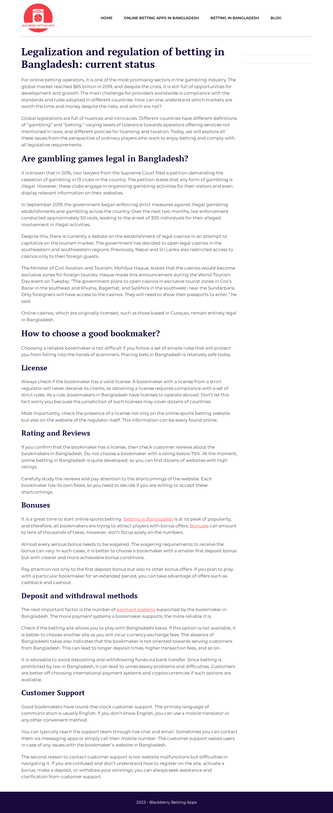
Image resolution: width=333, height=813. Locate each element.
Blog (276, 18)
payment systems (136, 609)
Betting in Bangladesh (148, 519)
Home (106, 18)
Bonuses (199, 525)
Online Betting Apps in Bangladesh (161, 18)
